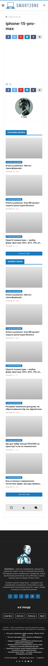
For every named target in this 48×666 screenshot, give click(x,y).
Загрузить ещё (24, 253)
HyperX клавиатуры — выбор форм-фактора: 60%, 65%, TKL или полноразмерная (23, 241)
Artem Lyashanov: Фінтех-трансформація (19, 166)
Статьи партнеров (14, 162)
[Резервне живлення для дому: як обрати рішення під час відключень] (24, 389)
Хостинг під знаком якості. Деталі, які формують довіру (25, 638)
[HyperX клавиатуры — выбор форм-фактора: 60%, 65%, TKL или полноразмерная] (24, 222)
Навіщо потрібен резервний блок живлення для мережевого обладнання (25, 642)
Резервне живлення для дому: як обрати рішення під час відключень (24, 407)
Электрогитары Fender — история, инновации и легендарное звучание (25, 653)
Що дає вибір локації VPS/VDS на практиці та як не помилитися (23, 445)
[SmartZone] (22, 5)
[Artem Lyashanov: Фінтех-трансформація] (24, 148)
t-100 (24, 117)
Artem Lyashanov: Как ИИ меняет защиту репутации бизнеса (23, 204)
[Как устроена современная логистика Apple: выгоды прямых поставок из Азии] (24, 463)
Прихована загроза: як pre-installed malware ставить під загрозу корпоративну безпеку (25, 649)
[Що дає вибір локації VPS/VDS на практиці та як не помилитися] (24, 426)
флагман (20, 616)
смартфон (8, 616)
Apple (42, 616)
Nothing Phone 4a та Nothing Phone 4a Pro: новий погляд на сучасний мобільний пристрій (25, 645)
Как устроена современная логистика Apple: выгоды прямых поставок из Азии (23, 482)
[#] (16, 661)
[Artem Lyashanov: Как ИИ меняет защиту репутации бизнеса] (24, 185)
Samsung (31, 616)
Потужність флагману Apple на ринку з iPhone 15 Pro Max (25, 634)
